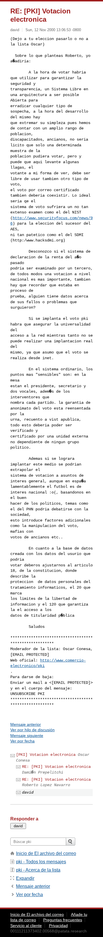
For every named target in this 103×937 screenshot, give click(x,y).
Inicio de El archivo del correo (46, 853)
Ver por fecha (22, 741)
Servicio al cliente (26, 925)
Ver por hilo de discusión (32, 730)
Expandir (25, 878)
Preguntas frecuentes (62, 920)
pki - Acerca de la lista (38, 870)
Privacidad (58, 925)
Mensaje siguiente (26, 735)
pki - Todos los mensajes (41, 861)
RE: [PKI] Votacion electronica (56, 766)
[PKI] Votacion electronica (46, 754)
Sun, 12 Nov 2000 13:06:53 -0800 (53, 30)
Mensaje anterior (25, 724)
